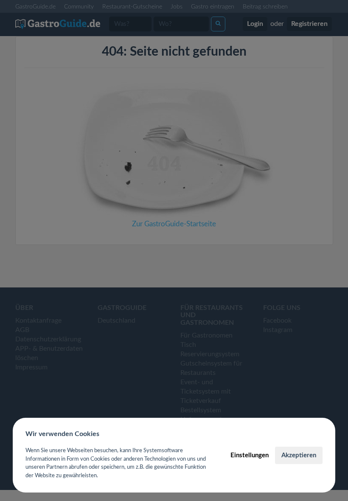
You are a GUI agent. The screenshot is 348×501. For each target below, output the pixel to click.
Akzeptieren (298, 455)
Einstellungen (249, 455)
